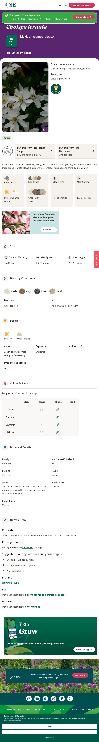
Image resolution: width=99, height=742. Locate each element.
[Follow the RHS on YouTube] (37, 698)
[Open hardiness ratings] (81, 346)
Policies (61, 709)
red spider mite (46, 594)
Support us (11, 709)
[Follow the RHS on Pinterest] (70, 698)
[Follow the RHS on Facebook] (62, 698)
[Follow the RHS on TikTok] (45, 698)
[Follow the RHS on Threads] (53, 698)
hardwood (27, 547)
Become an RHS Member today (49, 676)
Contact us (20, 709)
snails (62, 594)
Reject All (49, 732)
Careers (90, 709)
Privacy (29, 709)
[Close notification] (96, 12)
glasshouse (31, 594)
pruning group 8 (10, 582)
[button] (96, 259)
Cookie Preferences (49, 709)
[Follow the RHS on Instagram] (29, 698)
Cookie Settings (49, 737)
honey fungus (32, 606)
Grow (28, 631)
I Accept (49, 726)
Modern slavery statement (75, 709)
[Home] (10, 5)
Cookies (37, 709)
